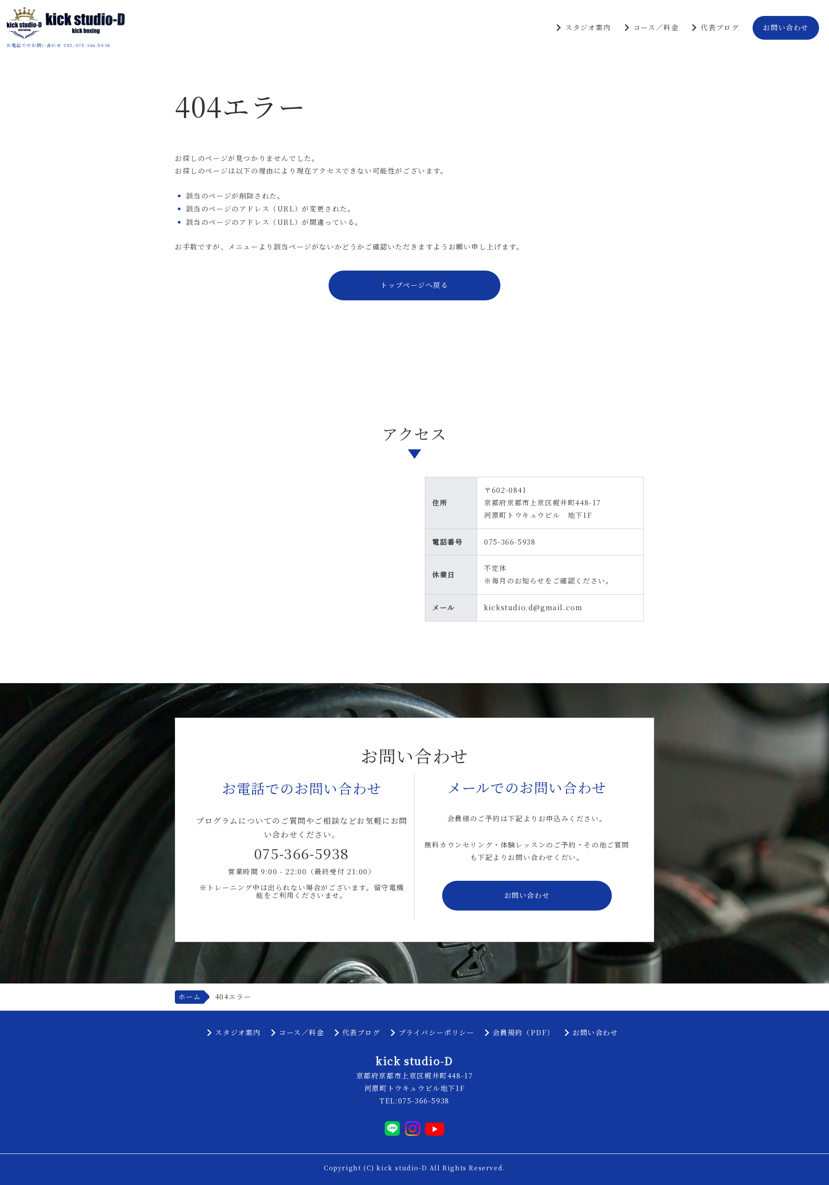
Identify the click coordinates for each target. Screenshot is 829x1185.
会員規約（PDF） (523, 1032)
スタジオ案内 (588, 27)
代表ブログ (720, 27)
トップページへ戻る (414, 285)
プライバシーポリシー (437, 1032)
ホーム (189, 997)
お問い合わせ (786, 27)
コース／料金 (656, 27)
